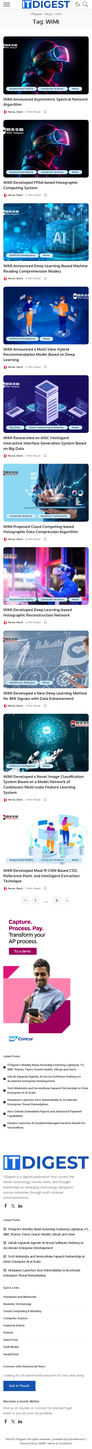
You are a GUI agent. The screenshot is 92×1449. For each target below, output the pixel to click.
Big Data (15, 427)
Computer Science (52, 88)
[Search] (84, 4)
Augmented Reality (21, 88)
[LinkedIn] (20, 1206)
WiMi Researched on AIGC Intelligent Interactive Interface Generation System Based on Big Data (44, 443)
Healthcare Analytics (22, 682)
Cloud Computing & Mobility (46, 427)
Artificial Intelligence (22, 255)
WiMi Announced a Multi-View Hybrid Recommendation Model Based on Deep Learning (39, 354)
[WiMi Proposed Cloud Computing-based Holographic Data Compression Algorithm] (46, 492)
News (75, 88)
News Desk (15, 112)
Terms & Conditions (59, 1443)
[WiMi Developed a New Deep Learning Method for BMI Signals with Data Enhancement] (46, 659)
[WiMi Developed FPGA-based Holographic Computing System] (46, 149)
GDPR (42, 1443)
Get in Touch (19, 1386)
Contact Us (43, 1408)
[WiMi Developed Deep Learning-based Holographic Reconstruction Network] (46, 576)
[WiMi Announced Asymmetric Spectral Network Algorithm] (46, 65)
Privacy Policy (28, 1443)
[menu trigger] (7, 4)
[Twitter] (13, 1206)
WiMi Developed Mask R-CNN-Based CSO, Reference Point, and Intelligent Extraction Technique (41, 875)
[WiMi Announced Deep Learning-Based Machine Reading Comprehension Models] (46, 232)
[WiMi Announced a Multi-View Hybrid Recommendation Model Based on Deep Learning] (46, 315)
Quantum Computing (54, 516)
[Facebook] (5, 1206)
